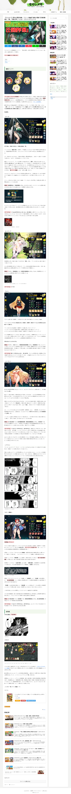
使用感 (6, 62)
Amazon (17, 700)
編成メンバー (7, 61)
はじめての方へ (26, 790)
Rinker (19, 697)
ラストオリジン (7, 706)
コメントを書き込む (25, 781)
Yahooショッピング (31, 700)
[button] (66, 18)
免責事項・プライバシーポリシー (35, 790)
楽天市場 (23, 700)
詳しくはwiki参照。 (38, 101)
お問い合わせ (44, 790)
